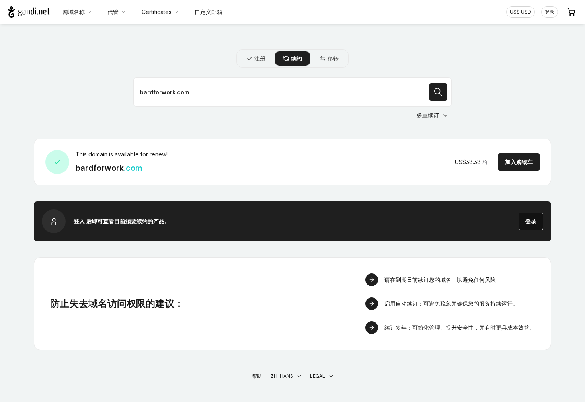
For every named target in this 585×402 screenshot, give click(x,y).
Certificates (157, 11)
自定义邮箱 (208, 11)
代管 (113, 11)
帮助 (257, 376)
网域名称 (73, 11)
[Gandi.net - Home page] (28, 12)
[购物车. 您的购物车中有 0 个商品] (571, 12)
